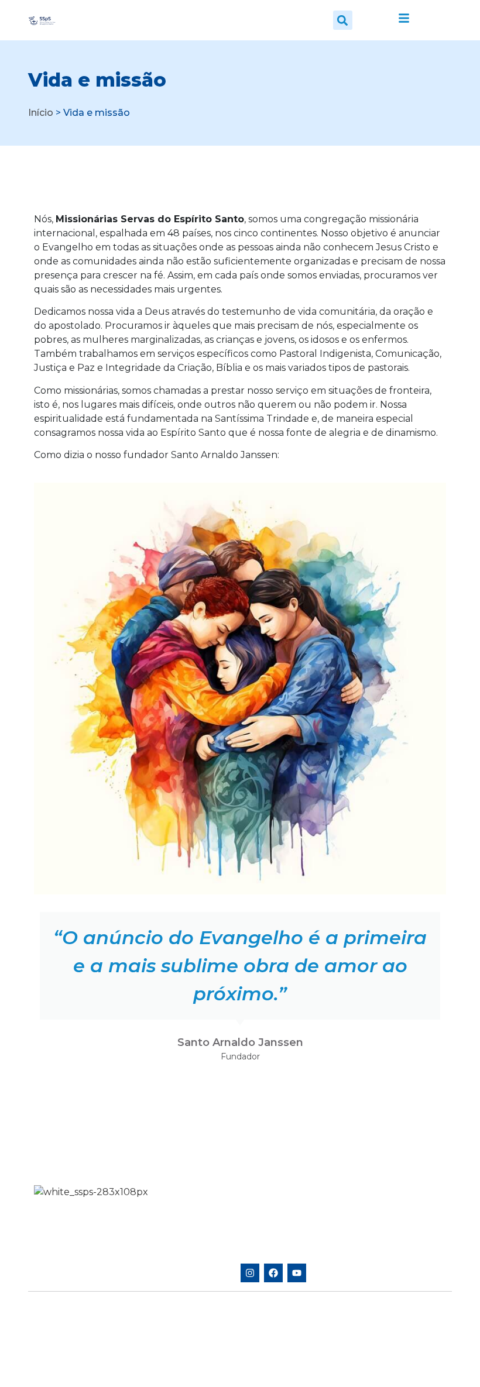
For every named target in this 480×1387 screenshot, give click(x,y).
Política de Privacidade (74, 1364)
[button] (342, 20)
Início (40, 112)
